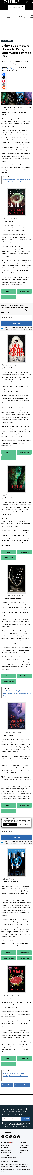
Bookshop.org (24, 958)
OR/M (21, 1152)
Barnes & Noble (8, 297)
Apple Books (24, 291)
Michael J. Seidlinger (8, 69)
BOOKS (10, 40)
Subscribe (29, 1)
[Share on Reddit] (3, 87)
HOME (4, 40)
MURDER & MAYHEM (6, 1152)
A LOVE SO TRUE (5, 1145)
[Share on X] (3, 77)
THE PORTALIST (5, 1155)
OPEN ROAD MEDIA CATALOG (8, 1157)
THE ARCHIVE (4, 1147)
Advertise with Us (25, 1145)
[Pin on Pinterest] (3, 81)
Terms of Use (23, 1147)
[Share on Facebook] (3, 74)
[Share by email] (3, 84)
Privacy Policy (24, 1150)
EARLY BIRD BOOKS (6, 1150)
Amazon (8, 291)
